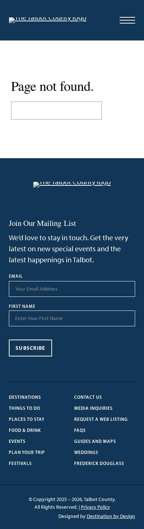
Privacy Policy (95, 507)
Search (117, 110)
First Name (22, 306)
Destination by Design (111, 516)
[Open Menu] (127, 20)
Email (16, 276)
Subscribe (30, 348)
